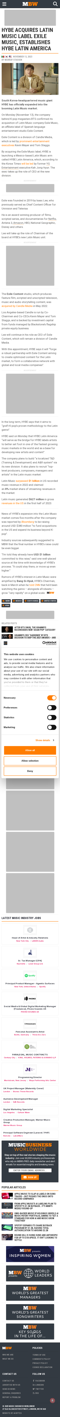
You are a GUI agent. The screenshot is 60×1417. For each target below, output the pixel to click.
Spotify (42, 987)
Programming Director (30, 1077)
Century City (9, 1057)
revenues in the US (13, 503)
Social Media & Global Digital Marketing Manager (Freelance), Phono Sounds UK (30, 1007)
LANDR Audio (38, 941)
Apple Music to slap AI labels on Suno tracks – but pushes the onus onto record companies (35, 1196)
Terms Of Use (38, 1355)
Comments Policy (41, 1359)
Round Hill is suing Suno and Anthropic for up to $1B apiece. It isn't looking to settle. (36, 1237)
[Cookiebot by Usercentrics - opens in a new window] (42, 643)
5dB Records (19, 1102)
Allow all (30, 750)
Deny (30, 771)
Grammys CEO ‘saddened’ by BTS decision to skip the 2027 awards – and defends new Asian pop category (35, 637)
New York (18, 987)
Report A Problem (11, 1397)
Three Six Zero (39, 1035)
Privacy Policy (40, 1363)
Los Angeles (9, 1112)
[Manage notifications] (52, 1400)
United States (50, 601)
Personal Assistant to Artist (30, 1031)
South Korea (32, 601)
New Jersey (21, 1080)
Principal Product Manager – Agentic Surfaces (30, 983)
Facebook (40, 1381)
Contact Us (8, 1381)
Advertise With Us (11, 1385)
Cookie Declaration (42, 1367)
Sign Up (32, 1177)
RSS (37, 1393)
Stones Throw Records (23, 1091)
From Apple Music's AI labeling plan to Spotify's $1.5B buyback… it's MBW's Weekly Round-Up (35, 1206)
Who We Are (7, 1355)
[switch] (51, 707)
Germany (25, 1035)
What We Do (7, 1359)
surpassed (28, 480)
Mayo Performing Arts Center (42, 1080)
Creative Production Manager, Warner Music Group (26, 1121)
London (6, 1091)
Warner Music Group (12, 1125)
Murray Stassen (13, 60)
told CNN (34, 585)
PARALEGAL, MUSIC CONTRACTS (30, 1054)
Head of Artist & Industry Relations (30, 937)
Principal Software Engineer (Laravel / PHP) (26, 1132)
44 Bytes (17, 1413)
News (7, 601)
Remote (6, 1136)
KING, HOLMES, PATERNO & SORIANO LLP (37, 1057)
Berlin (17, 1035)
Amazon (18, 222)
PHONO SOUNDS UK (30, 1012)
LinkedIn (39, 1385)
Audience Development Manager (20, 1099)
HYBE (7, 605)
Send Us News (8, 1389)
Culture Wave (24, 1112)
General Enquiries (11, 1393)
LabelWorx (18, 1136)
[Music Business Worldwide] (30, 4)
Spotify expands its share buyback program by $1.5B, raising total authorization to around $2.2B (33, 1228)
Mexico (19, 601)
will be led (27, 163)
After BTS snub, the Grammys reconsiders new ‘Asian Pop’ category (34, 628)
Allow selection (30, 760)
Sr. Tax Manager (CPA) (30, 960)
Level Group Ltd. (35, 964)
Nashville (21, 964)
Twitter (39, 1389)
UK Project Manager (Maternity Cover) (23, 1088)
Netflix (52, 218)
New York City (22, 941)
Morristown (9, 1080)
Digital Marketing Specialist (18, 1109)
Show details (43, 740)
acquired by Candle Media (17, 306)
